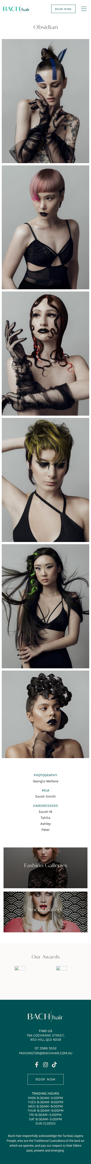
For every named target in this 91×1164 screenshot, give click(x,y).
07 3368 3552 (46, 1048)
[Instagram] (45, 1064)
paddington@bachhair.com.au (45, 1053)
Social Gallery (45, 909)
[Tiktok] (54, 1064)
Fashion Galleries (45, 865)
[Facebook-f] (37, 1064)
